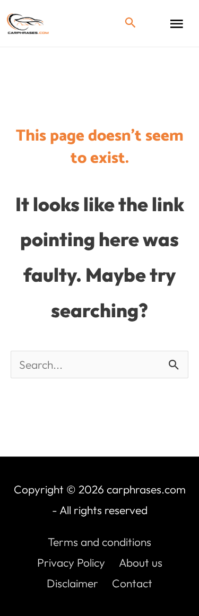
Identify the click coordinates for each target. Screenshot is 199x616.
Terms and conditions (99, 542)
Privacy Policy (71, 562)
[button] (130, 23)
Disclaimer (72, 583)
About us (140, 562)
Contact (132, 583)
